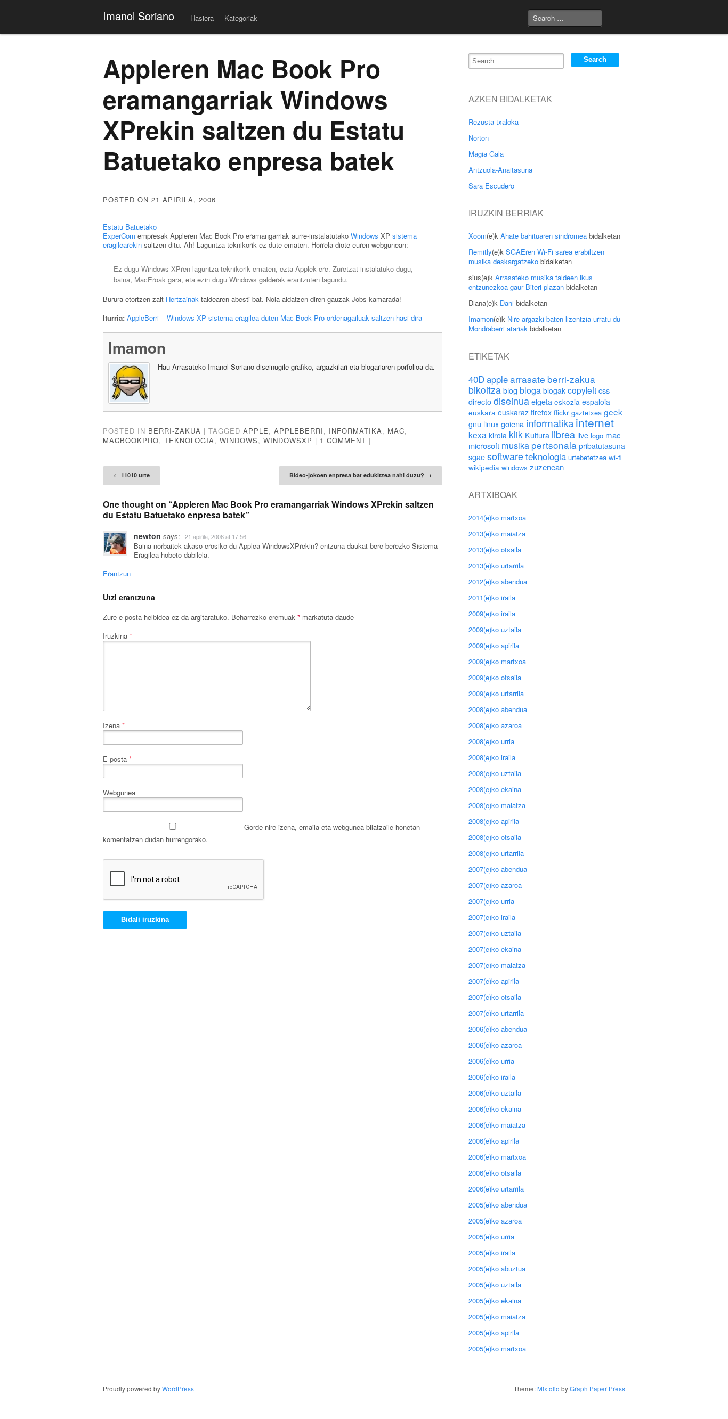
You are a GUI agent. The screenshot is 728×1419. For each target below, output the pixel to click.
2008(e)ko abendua (497, 709)
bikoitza (484, 389)
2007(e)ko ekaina (494, 949)
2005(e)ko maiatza (496, 1316)
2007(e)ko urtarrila (496, 1013)
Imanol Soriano (138, 15)
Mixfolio (548, 1388)
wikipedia (483, 467)
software (505, 456)
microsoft (483, 445)
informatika (355, 431)
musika (515, 445)
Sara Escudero (491, 186)
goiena (512, 423)
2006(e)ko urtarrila (496, 1189)
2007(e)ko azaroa (495, 885)
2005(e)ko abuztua (496, 1268)
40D (476, 379)
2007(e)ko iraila (491, 917)
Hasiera (202, 18)
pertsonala (554, 445)
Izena (114, 725)
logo (597, 435)
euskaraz (513, 412)
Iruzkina (117, 636)
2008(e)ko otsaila (494, 837)
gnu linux (483, 424)
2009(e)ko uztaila (494, 629)
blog (510, 390)
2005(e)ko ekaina (494, 1300)
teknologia (189, 440)
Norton (478, 138)
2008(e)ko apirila (493, 821)
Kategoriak (240, 18)
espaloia (596, 401)
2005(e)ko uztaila (494, 1284)
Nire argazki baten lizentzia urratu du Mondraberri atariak (544, 323)
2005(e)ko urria (491, 1237)
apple (256, 431)
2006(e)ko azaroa (495, 1045)
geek (613, 412)
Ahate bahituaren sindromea (543, 236)
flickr (561, 412)
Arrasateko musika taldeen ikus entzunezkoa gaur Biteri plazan (530, 282)
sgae (476, 457)
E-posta (117, 759)
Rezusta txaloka (493, 122)
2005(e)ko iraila (491, 1252)
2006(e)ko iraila (491, 1077)
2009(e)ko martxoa (497, 661)
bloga (530, 390)
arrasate (527, 379)
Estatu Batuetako (130, 227)
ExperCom (119, 236)
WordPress (178, 1388)
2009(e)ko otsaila (494, 677)
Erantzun (117, 573)
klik (516, 434)
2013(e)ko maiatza (496, 533)
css (604, 390)
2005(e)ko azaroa (495, 1221)
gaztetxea (586, 412)
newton (147, 536)
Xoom (477, 236)
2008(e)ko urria (491, 741)
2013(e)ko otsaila (494, 549)
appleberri (298, 431)
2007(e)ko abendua (497, 869)
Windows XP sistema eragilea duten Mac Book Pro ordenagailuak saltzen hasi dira (294, 318)
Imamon (137, 347)
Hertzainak (182, 299)
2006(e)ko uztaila (494, 1093)
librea (563, 434)
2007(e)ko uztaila (494, 933)
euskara (482, 412)
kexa (477, 435)
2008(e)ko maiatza (496, 805)
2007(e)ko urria (491, 901)
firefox (541, 412)
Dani (507, 303)
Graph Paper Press (597, 1388)
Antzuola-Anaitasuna (500, 170)
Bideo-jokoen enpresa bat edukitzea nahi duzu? (360, 475)
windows (239, 440)
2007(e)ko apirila (493, 981)
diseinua (511, 400)
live (582, 435)
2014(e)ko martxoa (497, 517)
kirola (498, 435)
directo (479, 401)
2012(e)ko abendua (497, 581)
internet (595, 422)
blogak (554, 390)
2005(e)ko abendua (497, 1205)
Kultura (537, 435)
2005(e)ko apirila (493, 1332)
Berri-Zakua (174, 431)
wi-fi (615, 457)
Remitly (480, 252)
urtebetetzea (587, 457)
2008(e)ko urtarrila (496, 853)
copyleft (582, 390)
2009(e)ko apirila (493, 645)
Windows (364, 236)
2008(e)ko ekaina (494, 789)
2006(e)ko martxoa (497, 1157)
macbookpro (131, 440)
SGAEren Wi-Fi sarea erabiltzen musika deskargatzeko (536, 256)
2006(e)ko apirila (493, 1141)
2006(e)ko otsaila (494, 1173)
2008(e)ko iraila (491, 757)
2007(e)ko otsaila (494, 997)
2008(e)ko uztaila (494, 773)
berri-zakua (571, 379)
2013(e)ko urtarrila (496, 565)
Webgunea (119, 792)
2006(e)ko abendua (497, 1029)
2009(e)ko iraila (491, 613)
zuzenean (547, 466)
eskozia (567, 401)
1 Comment (343, 440)
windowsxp (287, 440)
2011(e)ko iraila (491, 597)
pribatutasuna (602, 446)
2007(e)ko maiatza (496, 965)
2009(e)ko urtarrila (496, 693)
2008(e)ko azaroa (495, 725)
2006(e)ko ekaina (494, 1109)
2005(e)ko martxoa (497, 1348)
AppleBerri (143, 318)
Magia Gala (486, 154)
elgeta (541, 401)
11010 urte (132, 475)
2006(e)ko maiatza (496, 1125)
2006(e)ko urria (491, 1061)
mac (396, 431)
